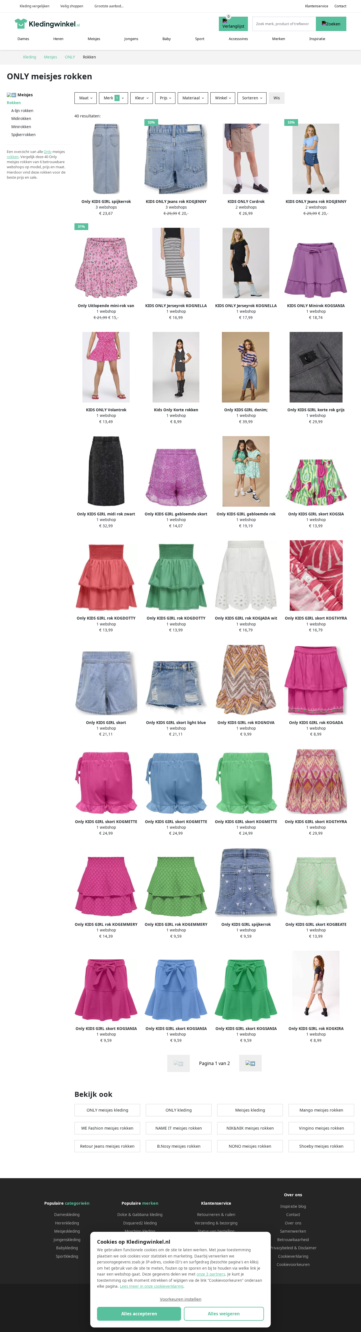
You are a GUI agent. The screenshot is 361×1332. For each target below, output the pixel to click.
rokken (13, 156)
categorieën (77, 1203)
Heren (58, 38)
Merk (111, 97)
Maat (84, 97)
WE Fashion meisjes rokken (107, 1128)
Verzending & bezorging (216, 1223)
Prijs (164, 97)
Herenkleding (67, 1223)
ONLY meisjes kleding (107, 1110)
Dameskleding (67, 1214)
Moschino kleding (140, 1231)
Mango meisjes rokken (321, 1110)
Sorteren (250, 97)
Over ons (293, 1223)
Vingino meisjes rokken (321, 1128)
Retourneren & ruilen (216, 1214)
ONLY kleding (179, 1110)
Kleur (140, 97)
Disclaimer (307, 1247)
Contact (340, 6)
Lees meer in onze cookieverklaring (151, 1286)
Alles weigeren (224, 1313)
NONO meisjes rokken (250, 1146)
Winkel (221, 97)
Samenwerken (293, 1231)
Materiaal (191, 97)
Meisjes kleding (250, 1110)
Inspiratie (317, 38)
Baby (166, 38)
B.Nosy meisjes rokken (179, 1146)
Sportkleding (67, 1256)
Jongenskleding (67, 1239)
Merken (278, 38)
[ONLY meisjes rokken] (250, 1063)
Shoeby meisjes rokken (321, 1146)
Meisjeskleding (67, 1231)
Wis (277, 97)
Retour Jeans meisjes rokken (107, 1146)
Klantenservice (316, 6)
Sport (199, 38)
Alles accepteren (139, 1313)
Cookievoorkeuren (293, 1264)
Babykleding (67, 1247)
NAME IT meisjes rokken (178, 1128)
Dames (23, 38)
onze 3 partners (211, 1274)
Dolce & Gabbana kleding (139, 1214)
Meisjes (94, 38)
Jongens (131, 38)
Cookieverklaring (293, 1256)
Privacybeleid (281, 1247)
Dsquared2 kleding (140, 1223)
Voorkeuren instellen (180, 1299)
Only (48, 151)
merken (150, 1203)
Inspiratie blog (293, 1206)
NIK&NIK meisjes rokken (250, 1128)
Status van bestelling (216, 1231)
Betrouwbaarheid (293, 1239)
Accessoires (238, 38)
